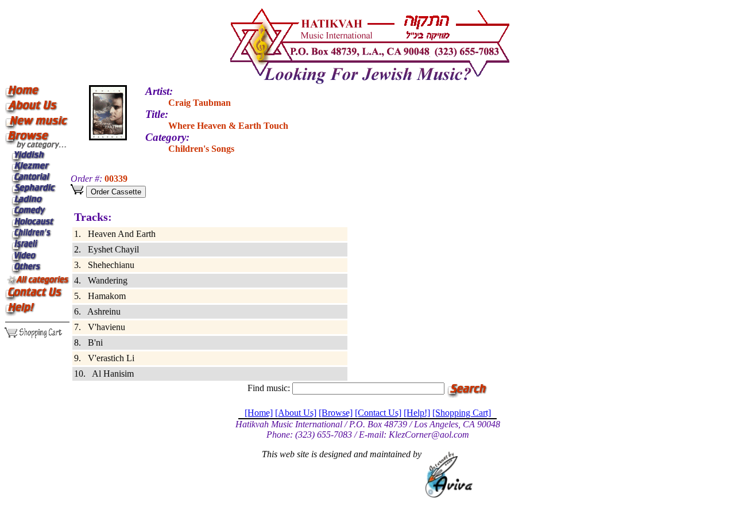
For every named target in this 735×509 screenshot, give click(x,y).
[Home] (259, 413)
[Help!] (417, 413)
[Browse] (336, 413)
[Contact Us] (378, 413)
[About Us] (295, 413)
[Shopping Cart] (461, 413)
